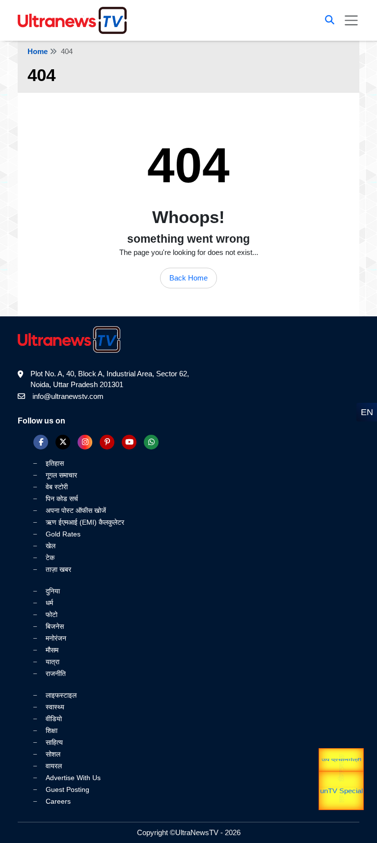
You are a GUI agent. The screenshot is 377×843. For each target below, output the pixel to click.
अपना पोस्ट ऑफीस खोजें (76, 510)
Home (37, 51)
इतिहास (55, 463)
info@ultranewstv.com (68, 396)
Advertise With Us (73, 778)
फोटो (51, 614)
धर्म (49, 603)
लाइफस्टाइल (61, 695)
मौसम (52, 650)
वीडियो (54, 719)
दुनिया (53, 591)
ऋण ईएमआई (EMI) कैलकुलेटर (85, 522)
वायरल (54, 766)
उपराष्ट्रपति (341, 762)
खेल (50, 546)
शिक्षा (51, 730)
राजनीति (56, 673)
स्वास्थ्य (55, 707)
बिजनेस (55, 626)
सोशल (53, 754)
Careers (58, 801)
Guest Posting (67, 789)
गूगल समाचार (61, 475)
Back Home (188, 278)
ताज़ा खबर (58, 569)
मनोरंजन (56, 638)
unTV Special (341, 796)
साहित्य (54, 742)
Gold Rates (63, 534)
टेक (50, 558)
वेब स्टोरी (57, 487)
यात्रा (52, 662)
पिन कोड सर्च (62, 499)
